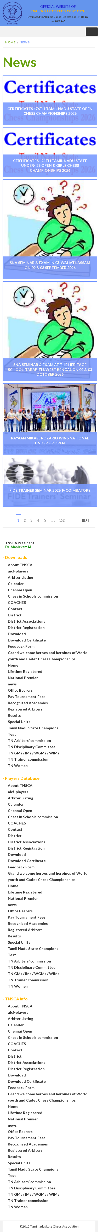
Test (12, 734)
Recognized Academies (28, 703)
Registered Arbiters (25, 709)
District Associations (26, 621)
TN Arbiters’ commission (29, 740)
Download (17, 634)
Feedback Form (21, 646)
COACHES (17, 602)
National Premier (23, 677)
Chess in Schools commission (33, 596)
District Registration (26, 627)
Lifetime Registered (25, 671)
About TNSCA (20, 565)
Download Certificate (27, 640)
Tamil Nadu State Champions (33, 728)
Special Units (19, 721)
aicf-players (18, 571)
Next (85, 520)
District (15, 615)
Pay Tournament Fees (26, 696)
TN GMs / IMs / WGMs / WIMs (33, 753)
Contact (15, 608)
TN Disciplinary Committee (31, 746)
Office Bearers (20, 690)
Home (10, 42)
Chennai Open (20, 590)
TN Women (18, 765)
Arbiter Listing (20, 577)
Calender (16, 583)
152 (62, 520)
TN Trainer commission (28, 759)
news (12, 684)
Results (14, 715)
